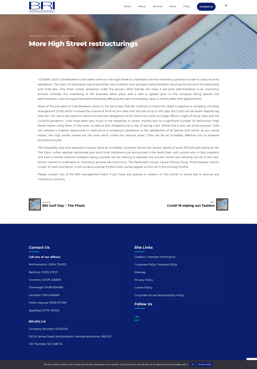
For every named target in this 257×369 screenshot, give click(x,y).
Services (157, 6)
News (173, 6)
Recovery (68, 36)
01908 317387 (58, 302)
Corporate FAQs (144, 264)
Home (127, 6)
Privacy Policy (143, 280)
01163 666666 (50, 295)
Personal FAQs (167, 264)
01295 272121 (49, 272)
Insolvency (37, 36)
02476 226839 (51, 279)
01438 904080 (53, 287)
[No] (253, 364)
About (141, 6)
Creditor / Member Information (155, 257)
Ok (192, 364)
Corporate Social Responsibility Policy (159, 295)
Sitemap (140, 272)
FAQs (186, 6)
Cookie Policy (143, 287)
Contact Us (206, 6)
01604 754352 (57, 264)
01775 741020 (50, 310)
